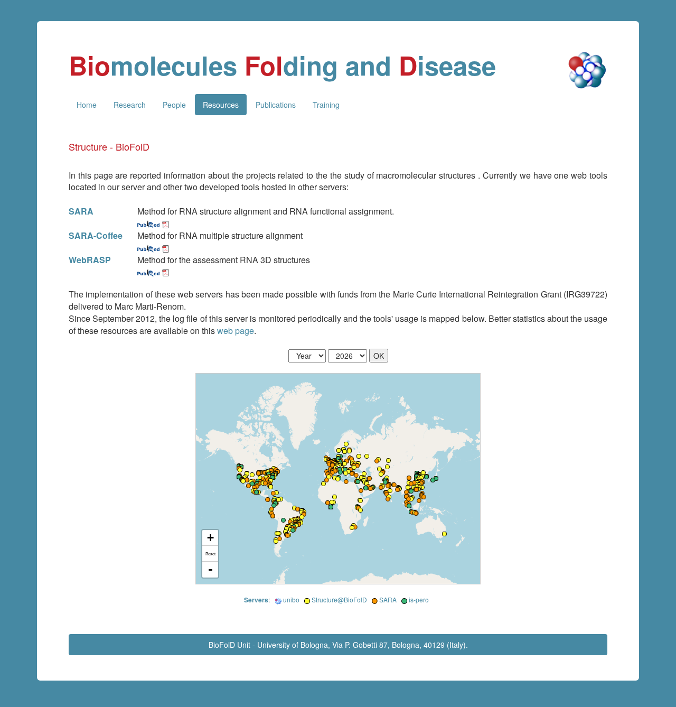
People (174, 104)
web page (235, 330)
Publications (276, 104)
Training (326, 104)
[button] (252, 474)
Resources (221, 104)
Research (130, 104)
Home (87, 104)
